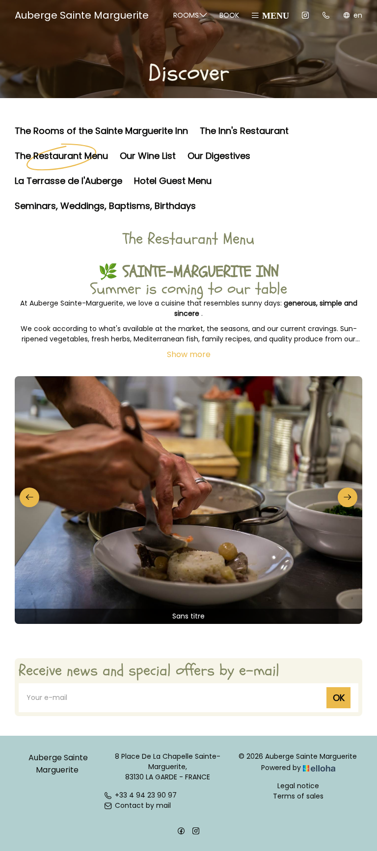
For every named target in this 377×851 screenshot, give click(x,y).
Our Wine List (148, 155)
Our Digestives (219, 155)
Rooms (186, 15)
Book (229, 15)
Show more (189, 354)
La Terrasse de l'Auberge (68, 180)
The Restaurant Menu (61, 155)
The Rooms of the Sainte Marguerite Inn (101, 130)
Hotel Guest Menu (173, 180)
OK (339, 698)
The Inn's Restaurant (244, 130)
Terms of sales (298, 796)
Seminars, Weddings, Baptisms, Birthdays (105, 205)
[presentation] (29, 497)
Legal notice (298, 786)
